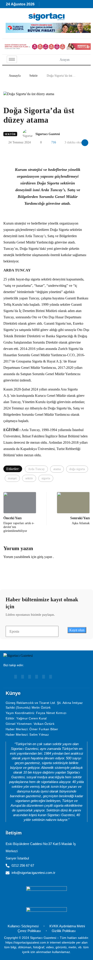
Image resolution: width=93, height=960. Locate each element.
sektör (29, 478)
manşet (12, 478)
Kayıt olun (76, 630)
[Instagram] (29, 677)
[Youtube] (15, 677)
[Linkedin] (22, 677)
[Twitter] (50, 677)
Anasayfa (15, 75)
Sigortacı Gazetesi (47, 134)
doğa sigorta (77, 469)
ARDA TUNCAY (17, 270)
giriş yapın (44, 557)
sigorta (46, 478)
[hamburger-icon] (12, 59)
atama (57, 469)
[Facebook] (36, 677)
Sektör (33, 75)
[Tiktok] (43, 677)
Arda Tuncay (30, 430)
